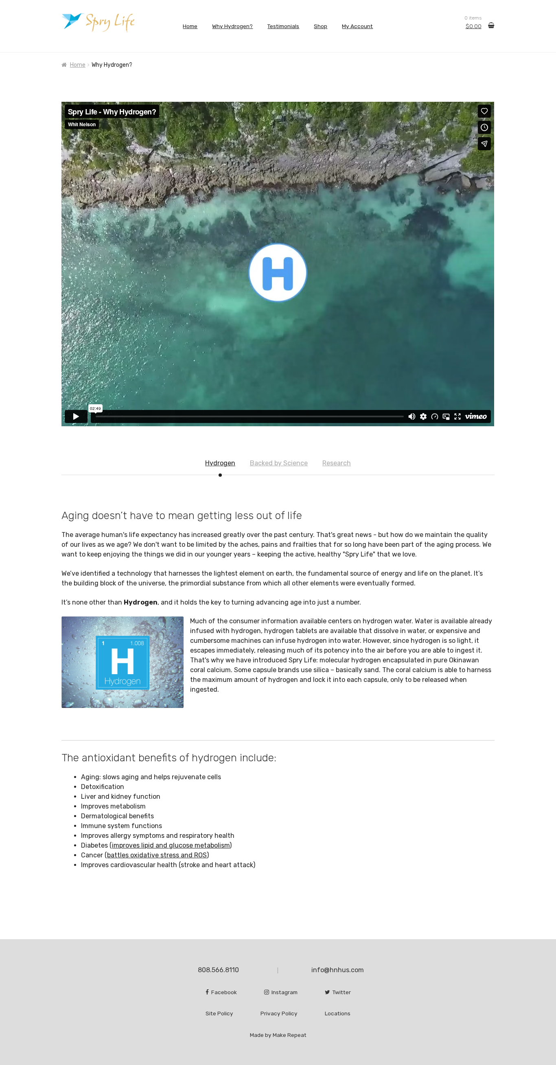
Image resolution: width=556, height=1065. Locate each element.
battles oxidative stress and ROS (157, 855)
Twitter (340, 992)
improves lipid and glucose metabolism (171, 845)
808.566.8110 (218, 970)
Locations (337, 1013)
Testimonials (283, 26)
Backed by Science (279, 463)
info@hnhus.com (337, 970)
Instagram (283, 992)
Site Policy (219, 1013)
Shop (320, 26)
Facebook (223, 992)
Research (336, 463)
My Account (357, 26)
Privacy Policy (279, 1013)
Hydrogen (220, 463)
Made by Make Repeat (278, 1035)
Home (190, 26)
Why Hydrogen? (232, 26)
